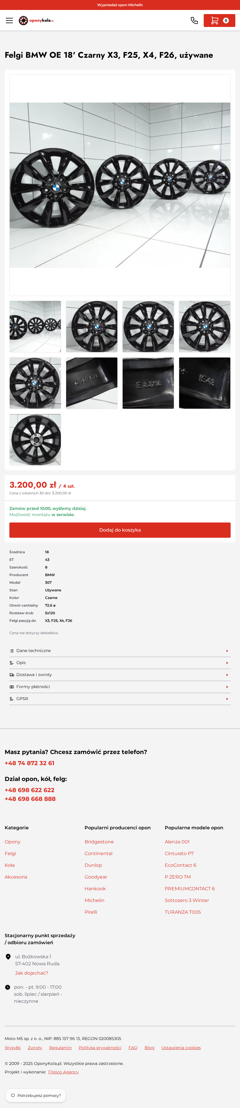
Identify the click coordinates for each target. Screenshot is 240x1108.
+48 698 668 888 (30, 798)
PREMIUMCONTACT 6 (190, 888)
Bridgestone (99, 842)
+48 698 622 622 (29, 790)
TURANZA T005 (183, 912)
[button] (9, 20)
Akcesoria (16, 877)
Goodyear (96, 877)
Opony (12, 842)
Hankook (95, 888)
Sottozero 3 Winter (187, 900)
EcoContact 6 (180, 865)
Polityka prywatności (100, 1047)
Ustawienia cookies (181, 1047)
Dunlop (93, 865)
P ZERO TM (178, 877)
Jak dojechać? (31, 973)
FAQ (133, 1047)
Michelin (94, 900)
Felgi (10, 853)
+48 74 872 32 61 (29, 763)
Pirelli (91, 912)
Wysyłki (13, 1047)
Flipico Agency (63, 1072)
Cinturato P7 (179, 853)
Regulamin (60, 1047)
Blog (150, 1047)
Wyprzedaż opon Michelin (120, 5)
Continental (98, 853)
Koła (10, 865)
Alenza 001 (177, 842)
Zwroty (35, 1047)
